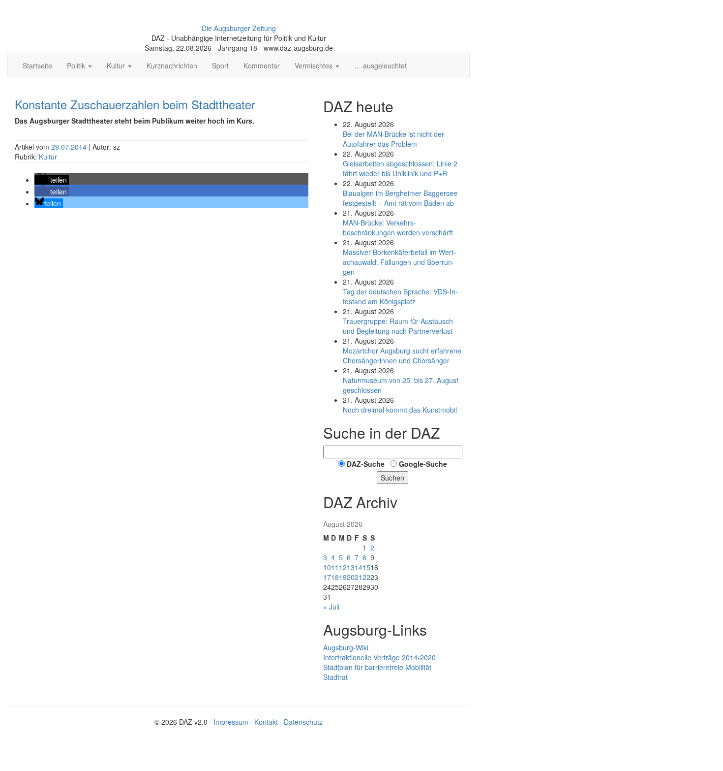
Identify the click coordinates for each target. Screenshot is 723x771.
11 (335, 567)
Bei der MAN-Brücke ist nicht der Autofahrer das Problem (393, 139)
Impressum (230, 722)
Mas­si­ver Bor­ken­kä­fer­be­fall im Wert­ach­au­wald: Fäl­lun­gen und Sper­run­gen (399, 262)
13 (351, 567)
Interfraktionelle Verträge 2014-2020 (379, 657)
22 (366, 577)
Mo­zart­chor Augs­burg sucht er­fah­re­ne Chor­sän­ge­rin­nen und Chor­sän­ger (402, 355)
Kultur (48, 156)
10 (327, 567)
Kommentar (261, 65)
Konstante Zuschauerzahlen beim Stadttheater (135, 104)
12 (343, 567)
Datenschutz (303, 722)
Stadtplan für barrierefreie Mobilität (377, 667)
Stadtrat (335, 677)
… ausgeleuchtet (380, 65)
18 (335, 577)
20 (351, 577)
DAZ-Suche (366, 464)
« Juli (331, 606)
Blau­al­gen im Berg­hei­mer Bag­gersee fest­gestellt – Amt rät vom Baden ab (400, 198)
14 (358, 567)
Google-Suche (423, 464)
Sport (220, 65)
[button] (51, 180)
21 (358, 577)
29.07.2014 (70, 147)
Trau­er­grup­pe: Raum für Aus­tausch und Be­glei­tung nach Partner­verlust (398, 326)
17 (327, 577)
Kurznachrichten (172, 65)
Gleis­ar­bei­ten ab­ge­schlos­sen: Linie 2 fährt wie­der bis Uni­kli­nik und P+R (400, 168)
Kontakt (266, 722)
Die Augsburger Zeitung (239, 28)
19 (343, 577)
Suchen (392, 477)
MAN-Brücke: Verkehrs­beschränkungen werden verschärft (398, 227)
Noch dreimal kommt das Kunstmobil (400, 410)
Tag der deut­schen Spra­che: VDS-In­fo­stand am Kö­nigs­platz (400, 296)
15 (366, 567)
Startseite (37, 65)
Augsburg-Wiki (345, 647)
